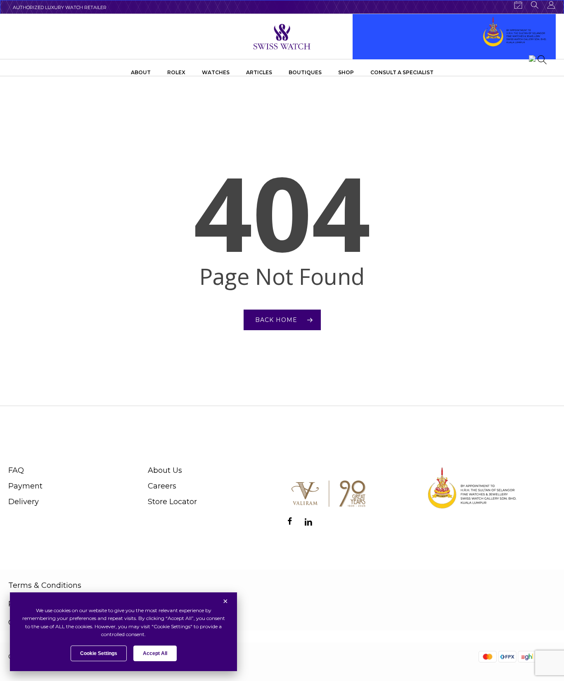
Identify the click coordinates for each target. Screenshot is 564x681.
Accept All (155, 653)
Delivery (23, 501)
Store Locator (172, 501)
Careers (162, 486)
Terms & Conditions (44, 585)
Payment (25, 486)
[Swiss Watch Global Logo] (282, 36)
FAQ (16, 470)
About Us (165, 470)
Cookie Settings (98, 653)
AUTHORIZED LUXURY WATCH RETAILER (60, 7)
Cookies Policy (35, 622)
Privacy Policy (34, 603)
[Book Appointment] (518, 5)
